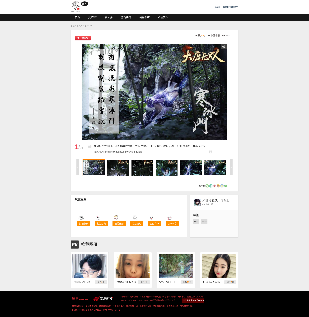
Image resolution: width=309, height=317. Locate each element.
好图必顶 (83, 223)
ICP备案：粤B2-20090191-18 (107, 310)
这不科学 (172, 223)
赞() (201, 35)
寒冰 (196, 222)
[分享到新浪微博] (218, 185)
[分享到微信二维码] (207, 185)
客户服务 (134, 297)
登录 (225, 7)
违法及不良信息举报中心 (82, 310)
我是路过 (136, 223)
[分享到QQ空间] (222, 185)
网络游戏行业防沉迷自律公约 (162, 300)
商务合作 (191, 297)
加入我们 (200, 297)
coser (204, 222)
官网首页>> (233, 7)
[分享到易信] (210, 185)
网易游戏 (182, 297)
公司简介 (125, 297)
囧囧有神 (154, 223)
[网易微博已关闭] (214, 185)
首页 (73, 26)
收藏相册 (215, 35)
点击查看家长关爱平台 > (193, 300)
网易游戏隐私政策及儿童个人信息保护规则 (158, 297)
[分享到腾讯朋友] (225, 185)
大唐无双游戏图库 (81, 6)
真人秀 (80, 26)
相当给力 (101, 223)
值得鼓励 (119, 223)
